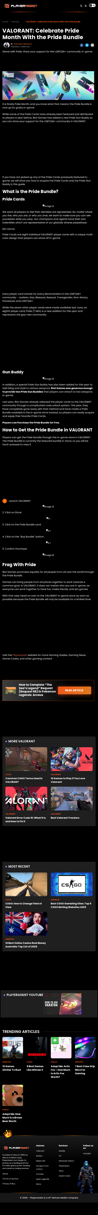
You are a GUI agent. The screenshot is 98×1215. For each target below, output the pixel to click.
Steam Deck (64, 1175)
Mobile (62, 1151)
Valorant (40, 1151)
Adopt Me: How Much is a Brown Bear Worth (12, 1117)
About (5, 1173)
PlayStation (64, 1166)
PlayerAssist (20, 655)
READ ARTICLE (74, 690)
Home (5, 21)
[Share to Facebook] (81, 45)
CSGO (8, 774)
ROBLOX (54, 1062)
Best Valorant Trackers (65, 817)
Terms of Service (10, 1178)
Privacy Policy (8, 1183)
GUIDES (29, 1062)
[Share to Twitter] (87, 45)
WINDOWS (79, 1062)
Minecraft (40, 1161)
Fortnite (40, 1174)
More (38, 1184)
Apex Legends (42, 1179)
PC (60, 1156)
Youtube (87, 1153)
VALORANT (56, 774)
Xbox (61, 1171)
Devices (15, 21)
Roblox (39, 1156)
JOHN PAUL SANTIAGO (22, 44)
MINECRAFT (6, 1062)
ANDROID (55, 899)
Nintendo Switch (66, 1161)
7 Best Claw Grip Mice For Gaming (85, 1070)
